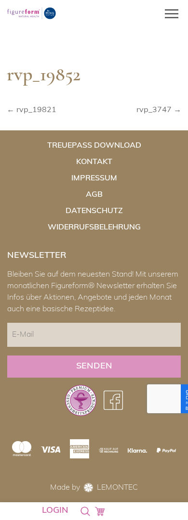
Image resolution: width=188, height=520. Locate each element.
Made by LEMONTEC (94, 488)
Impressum (94, 178)
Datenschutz (94, 211)
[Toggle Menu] (168, 13)
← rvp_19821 (31, 110)
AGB (94, 195)
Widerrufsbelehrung (94, 227)
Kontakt (94, 162)
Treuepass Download (94, 146)
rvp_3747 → (158, 110)
